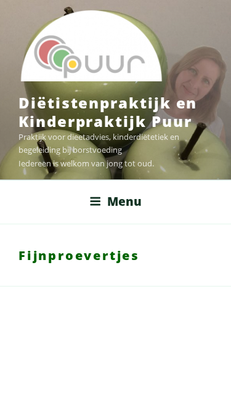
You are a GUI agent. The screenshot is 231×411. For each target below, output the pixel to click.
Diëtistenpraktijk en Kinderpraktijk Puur (107, 111)
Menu (124, 201)
